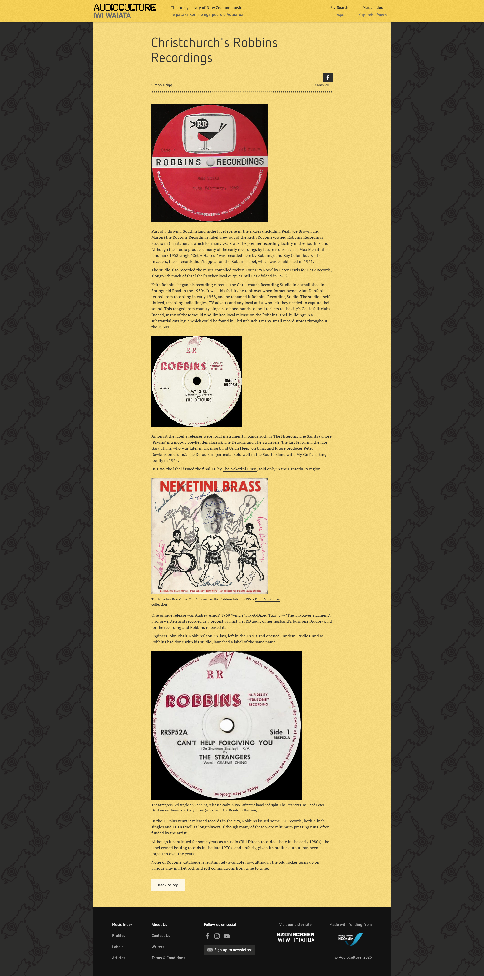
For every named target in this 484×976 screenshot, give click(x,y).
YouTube (226, 936)
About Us (159, 924)
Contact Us (161, 935)
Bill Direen (250, 841)
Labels (117, 946)
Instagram (217, 936)
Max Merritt (310, 249)
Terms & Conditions (168, 957)
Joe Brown (301, 231)
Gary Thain (161, 448)
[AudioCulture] (125, 11)
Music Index (122, 924)
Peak (286, 231)
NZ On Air (351, 938)
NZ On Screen (295, 937)
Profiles (118, 935)
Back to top (168, 885)
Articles (118, 957)
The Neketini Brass (240, 468)
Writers (158, 946)
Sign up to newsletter (233, 949)
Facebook (328, 77)
